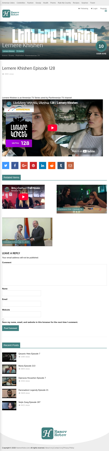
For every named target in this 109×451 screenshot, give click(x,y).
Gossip (38, 3)
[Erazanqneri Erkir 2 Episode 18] (82, 213)
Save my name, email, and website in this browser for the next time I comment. (40, 322)
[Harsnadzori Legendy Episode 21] (9, 397)
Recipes (76, 3)
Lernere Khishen (8, 51)
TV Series (20, 51)
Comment (6, 262)
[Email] (70, 165)
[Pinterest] (33, 165)
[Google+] (24, 165)
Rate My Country (64, 3)
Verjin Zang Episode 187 (29, 402)
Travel (92, 3)
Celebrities (21, 3)
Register (103, 8)
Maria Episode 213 (26, 366)
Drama (11, 55)
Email (4, 299)
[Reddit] (51, 165)
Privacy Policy (68, 448)
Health (45, 3)
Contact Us (58, 448)
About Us (48, 448)
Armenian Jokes (8, 3)
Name (5, 289)
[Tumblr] (61, 165)
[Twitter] (5, 165)
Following (84, 8)
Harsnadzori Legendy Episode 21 (33, 390)
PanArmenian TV (32, 55)
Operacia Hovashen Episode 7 (32, 378)
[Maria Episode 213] (9, 373)
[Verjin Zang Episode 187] (9, 409)
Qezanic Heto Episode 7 (29, 354)
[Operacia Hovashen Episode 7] (9, 385)
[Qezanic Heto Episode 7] (9, 361)
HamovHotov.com (23, 448)
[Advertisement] (54, 87)
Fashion (30, 3)
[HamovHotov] (11, 17)
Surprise (84, 3)
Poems (53, 3)
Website (6, 310)
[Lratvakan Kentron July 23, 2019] (27, 245)
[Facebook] (14, 165)
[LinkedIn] (42, 165)
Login (95, 8)
